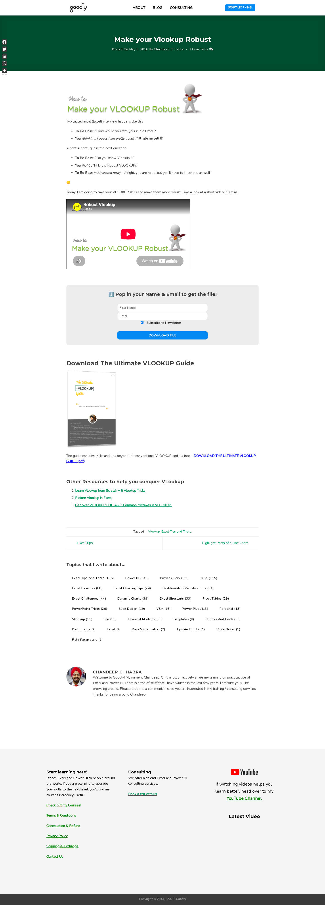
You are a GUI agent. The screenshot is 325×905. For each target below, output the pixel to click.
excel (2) (113, 629)
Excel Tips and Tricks (176, 531)
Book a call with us (142, 794)
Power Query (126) (174, 578)
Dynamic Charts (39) (132, 598)
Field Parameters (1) (87, 639)
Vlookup (154, 531)
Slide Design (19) (132, 608)
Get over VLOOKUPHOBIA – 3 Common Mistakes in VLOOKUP (123, 505)
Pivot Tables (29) (216, 598)
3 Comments (198, 49)
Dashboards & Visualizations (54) (188, 588)
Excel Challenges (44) (89, 598)
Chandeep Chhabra (169, 49)
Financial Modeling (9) (145, 619)
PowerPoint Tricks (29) (89, 608)
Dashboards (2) (84, 629)
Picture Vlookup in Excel (93, 498)
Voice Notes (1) (228, 629)
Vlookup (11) (82, 619)
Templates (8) (183, 619)
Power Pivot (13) (195, 608)
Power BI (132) (137, 578)
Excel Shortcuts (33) (175, 598)
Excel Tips (84, 543)
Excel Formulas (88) (87, 588)
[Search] (125, 7)
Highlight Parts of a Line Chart (225, 543)
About (139, 7)
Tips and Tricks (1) (190, 629)
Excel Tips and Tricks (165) (93, 578)
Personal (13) (230, 608)
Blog (157, 7)
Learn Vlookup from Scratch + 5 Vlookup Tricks (110, 490)
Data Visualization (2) (148, 629)
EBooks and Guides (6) (223, 619)
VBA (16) (163, 608)
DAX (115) (209, 578)
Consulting (181, 7)
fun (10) (110, 619)
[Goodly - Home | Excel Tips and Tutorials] (78, 7)
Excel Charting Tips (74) (132, 588)
